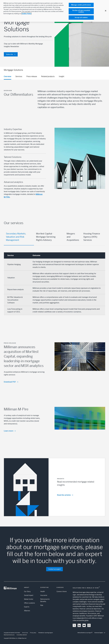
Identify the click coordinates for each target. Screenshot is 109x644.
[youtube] (84, 625)
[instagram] (89, 625)
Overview (7, 76)
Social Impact (28, 595)
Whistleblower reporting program (45, 632)
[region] (54, 11)
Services (18, 76)
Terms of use (25, 632)
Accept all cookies (81, 17)
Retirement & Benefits (44, 600)
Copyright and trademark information (12, 632)
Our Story (27, 591)
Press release (31, 76)
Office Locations (29, 603)
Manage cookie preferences (81, 5)
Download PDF (10, 382)
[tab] (19, 237)
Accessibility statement (22, 634)
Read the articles (64, 495)
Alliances (27, 611)
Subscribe (9, 54)
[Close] (105, 10)
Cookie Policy (26, 13)
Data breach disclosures (9, 634)
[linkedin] (79, 625)
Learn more (8, 431)
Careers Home (62, 591)
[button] (54, 487)
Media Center (28, 599)
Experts (26, 607)
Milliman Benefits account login (84, 632)
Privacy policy (33, 632)
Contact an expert (54, 569)
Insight (61, 76)
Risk (41, 605)
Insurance (43, 595)
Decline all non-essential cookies (81, 11)
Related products (48, 76)
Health (42, 591)
